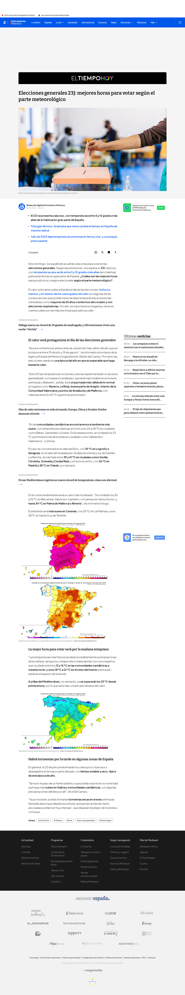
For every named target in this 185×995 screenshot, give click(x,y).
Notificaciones (89, 866)
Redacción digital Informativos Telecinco (45, 205)
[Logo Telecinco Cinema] (110, 933)
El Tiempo (58, 820)
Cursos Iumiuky (118, 857)
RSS (144, 958)
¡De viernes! (57, 875)
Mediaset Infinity (149, 846)
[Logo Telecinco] (74, 913)
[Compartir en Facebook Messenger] (108, 252)
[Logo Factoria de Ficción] (74, 923)
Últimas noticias (30, 857)
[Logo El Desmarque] (38, 923)
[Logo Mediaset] (92, 900)
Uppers (144, 852)
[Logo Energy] (147, 923)
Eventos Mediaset (120, 863)
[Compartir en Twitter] (102, 252)
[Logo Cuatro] (110, 913)
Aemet (69, 820)
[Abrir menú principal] (180, 22)
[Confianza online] (92, 984)
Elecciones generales (86, 820)
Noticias (26, 846)
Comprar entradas (120, 846)
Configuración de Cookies (93, 958)
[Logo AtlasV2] (56, 943)
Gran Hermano (59, 846)
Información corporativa (50, 958)
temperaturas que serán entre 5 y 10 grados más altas (66, 272)
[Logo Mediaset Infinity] (38, 913)
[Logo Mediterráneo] (129, 943)
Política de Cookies (114, 958)
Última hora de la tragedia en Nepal (19, 15)
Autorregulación (89, 861)
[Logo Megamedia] (94, 970)
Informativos (43, 820)
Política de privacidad (71, 958)
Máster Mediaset (90, 881)
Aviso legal (33, 958)
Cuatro (143, 863)
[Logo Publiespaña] (92, 943)
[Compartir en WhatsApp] (95, 252)
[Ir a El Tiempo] (92, 78)
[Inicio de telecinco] (4, 22)
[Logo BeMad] (38, 933)
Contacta (86, 846)
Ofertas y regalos (119, 852)
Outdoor (56, 881)
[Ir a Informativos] (18, 22)
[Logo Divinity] (147, 913)
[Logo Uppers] (74, 933)
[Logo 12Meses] (147, 933)
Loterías (25, 852)
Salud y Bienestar (119, 869)
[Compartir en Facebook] (115, 252)
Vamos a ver (57, 870)
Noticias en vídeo (30, 863)
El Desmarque (147, 857)
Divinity (144, 869)
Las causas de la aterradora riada (55, 15)
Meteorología (105, 820)
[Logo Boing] (111, 923)
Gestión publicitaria (132, 958)
